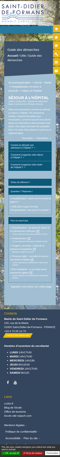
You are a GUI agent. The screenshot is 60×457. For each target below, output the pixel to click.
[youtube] (15, 382)
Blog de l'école (13, 407)
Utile (23, 55)
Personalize (52, 453)
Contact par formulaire (17, 335)
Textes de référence (20, 182)
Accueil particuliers (20, 82)
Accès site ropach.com (18, 415)
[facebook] (8, 382)
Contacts (10, 313)
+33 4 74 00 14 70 (15, 331)
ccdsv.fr (8, 403)
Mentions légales (14, 425)
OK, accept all (12, 453)
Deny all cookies (33, 453)
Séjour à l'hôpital (32, 90)
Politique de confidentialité (21, 431)
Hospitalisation (21, 238)
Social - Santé (42, 82)
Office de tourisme (15, 411)
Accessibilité (12, 438)
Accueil (12, 55)
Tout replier (29, 138)
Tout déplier (44, 138)
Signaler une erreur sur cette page (31, 286)
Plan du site (31, 438)
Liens (8, 397)
